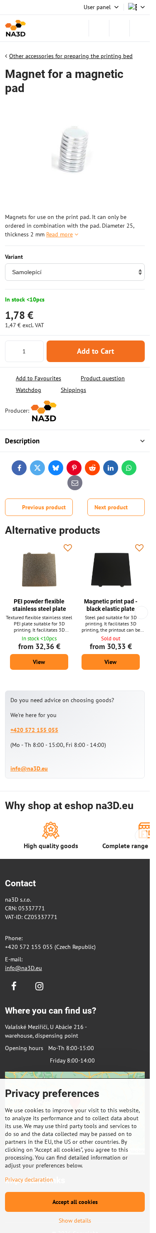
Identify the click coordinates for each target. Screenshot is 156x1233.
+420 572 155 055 (34, 730)
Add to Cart (95, 351)
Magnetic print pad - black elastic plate (110, 605)
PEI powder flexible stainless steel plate (39, 605)
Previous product (44, 507)
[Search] (99, 28)
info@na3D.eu (29, 768)
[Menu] (140, 28)
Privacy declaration (29, 1179)
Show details (75, 1220)
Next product (111, 507)
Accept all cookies (75, 1202)
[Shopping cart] (119, 28)
